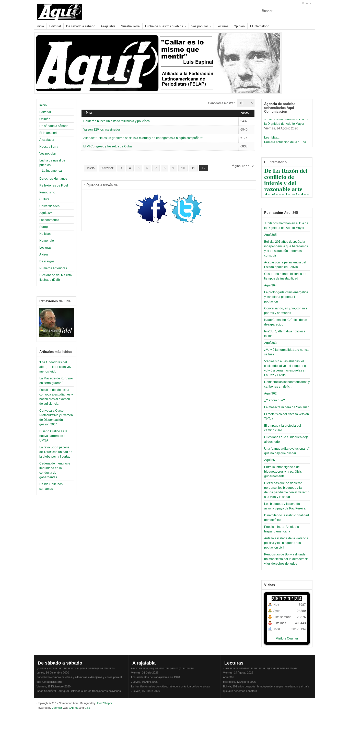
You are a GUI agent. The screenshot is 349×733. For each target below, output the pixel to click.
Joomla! (56, 707)
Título (88, 113)
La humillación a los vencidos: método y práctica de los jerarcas (170, 683)
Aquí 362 (270, 393)
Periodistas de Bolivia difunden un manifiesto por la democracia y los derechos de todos (286, 559)
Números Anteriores (53, 268)
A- (310, 3)
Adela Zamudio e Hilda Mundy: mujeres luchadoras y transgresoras (173, 692)
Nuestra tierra (48, 146)
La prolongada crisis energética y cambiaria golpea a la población (286, 296)
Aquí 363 (270, 343)
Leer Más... (272, 135)
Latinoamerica (52, 170)
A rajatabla (46, 140)
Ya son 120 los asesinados (102, 129)
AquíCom (45, 213)
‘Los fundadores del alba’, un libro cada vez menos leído (55, 366)
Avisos (44, 254)
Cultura (44, 199)
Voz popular (47, 153)
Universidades (49, 206)
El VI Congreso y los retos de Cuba (107, 146)
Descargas (46, 261)
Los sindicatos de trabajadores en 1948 (155, 674)
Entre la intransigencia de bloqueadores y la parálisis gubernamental (283, 471)
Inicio (43, 105)
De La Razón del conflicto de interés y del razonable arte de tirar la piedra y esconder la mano (286, 186)
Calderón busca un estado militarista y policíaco (116, 121)
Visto (245, 113)
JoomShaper (104, 703)
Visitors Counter (287, 638)
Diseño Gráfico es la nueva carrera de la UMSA (53, 435)
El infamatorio (49, 133)
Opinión (44, 119)
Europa (44, 227)
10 (183, 168)
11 (193, 168)
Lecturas (45, 247)
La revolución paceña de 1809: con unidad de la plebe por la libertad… (56, 452)
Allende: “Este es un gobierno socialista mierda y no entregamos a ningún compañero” (143, 138)
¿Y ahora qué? (274, 400)
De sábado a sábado (53, 126)
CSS (87, 707)
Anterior (107, 168)
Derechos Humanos (53, 178)
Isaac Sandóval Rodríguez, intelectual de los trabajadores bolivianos (79, 688)
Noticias (45, 234)
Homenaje (46, 240)
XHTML (73, 707)
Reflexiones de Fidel (53, 185)
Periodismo (47, 192)
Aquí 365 (270, 235)
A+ (303, 3)
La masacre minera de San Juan (286, 407)
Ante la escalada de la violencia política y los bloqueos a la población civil (286, 543)
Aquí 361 (270, 460)
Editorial (45, 112)
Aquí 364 (270, 285)
